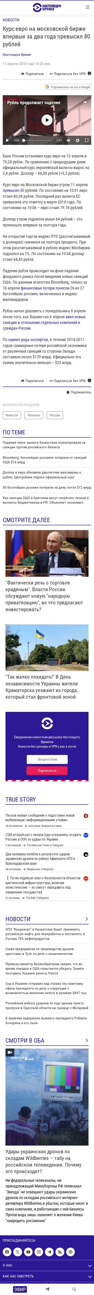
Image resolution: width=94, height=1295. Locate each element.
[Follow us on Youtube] (28, 1252)
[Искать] (74, 1289)
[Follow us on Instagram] (38, 1252)
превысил (11, 190)
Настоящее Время (17, 54)
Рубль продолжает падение (33, 102)
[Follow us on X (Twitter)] (17, 1252)
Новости (11, 20)
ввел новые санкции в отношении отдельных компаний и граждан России (44, 322)
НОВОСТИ (18, 919)
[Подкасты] (70, 1252)
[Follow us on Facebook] (7, 1252)
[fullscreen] (86, 140)
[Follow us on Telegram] (49, 1252)
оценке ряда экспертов (28, 339)
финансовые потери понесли (45, 288)
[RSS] (59, 1252)
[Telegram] (47, 1289)
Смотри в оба (24, 1040)
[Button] (32, 74)
